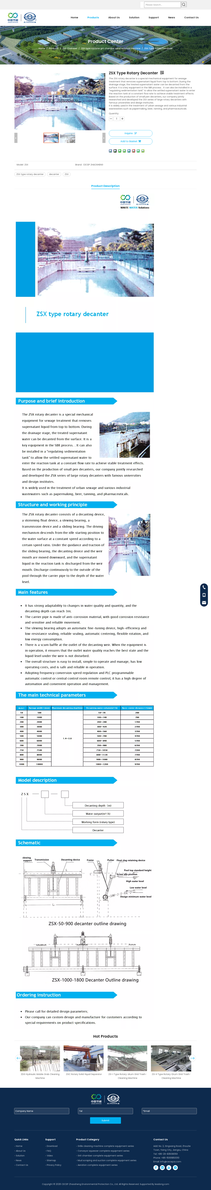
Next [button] (192, 1058)
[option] (40, 1062)
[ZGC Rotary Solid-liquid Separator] (83, 1058)
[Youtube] (168, 1167)
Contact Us (22, 1165)
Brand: (78, 164)
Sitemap (51, 1160)
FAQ (49, 1150)
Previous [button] (18, 1058)
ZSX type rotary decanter (30, 174)
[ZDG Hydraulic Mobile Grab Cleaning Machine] (40, 1058)
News (18, 1160)
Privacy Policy (54, 1165)
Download (52, 1146)
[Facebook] (155, 1167)
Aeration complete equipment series (98, 1165)
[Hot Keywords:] (184, 4)
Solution (20, 1155)
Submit (105, 1120)
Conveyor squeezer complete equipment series (103, 1150)
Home (19, 1146)
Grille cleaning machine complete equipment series (106, 1146)
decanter (54, 174)
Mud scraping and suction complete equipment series (107, 1160)
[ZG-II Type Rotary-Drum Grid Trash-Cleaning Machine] (171, 1058)
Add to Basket (128, 141)
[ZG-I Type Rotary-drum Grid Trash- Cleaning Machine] (127, 1058)
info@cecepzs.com (170, 1161)
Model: (20, 164)
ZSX (67, 174)
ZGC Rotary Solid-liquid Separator (84, 1074)
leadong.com (162, 1184)
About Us (20, 1150)
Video (50, 1155)
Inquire (128, 133)
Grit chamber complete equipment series (100, 1155)
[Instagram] (175, 1167)
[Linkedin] (162, 1167)
